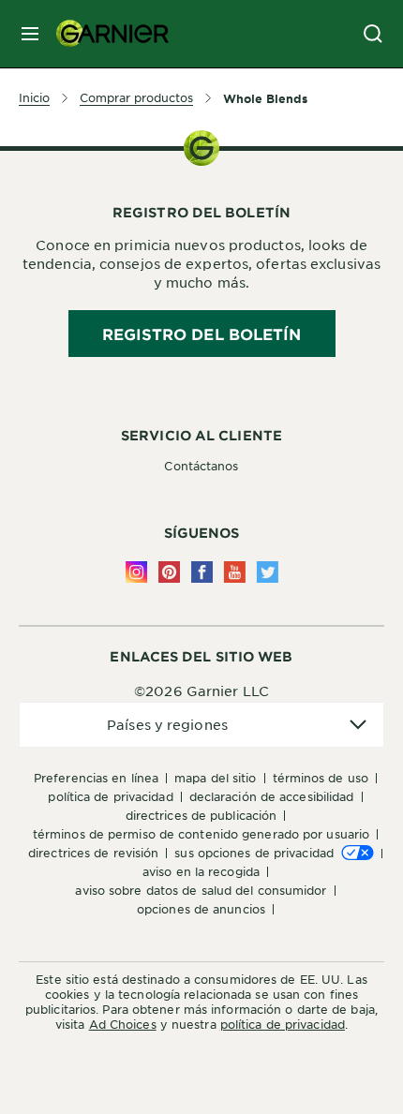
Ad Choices (123, 1024)
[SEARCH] (373, 33)
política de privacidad (282, 1024)
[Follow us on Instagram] (136, 572)
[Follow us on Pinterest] (169, 572)
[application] (201, 725)
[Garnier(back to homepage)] (105, 34)
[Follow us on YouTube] (234, 572)
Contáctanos (201, 465)
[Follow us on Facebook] (202, 572)
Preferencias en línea (96, 777)
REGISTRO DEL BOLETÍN (202, 333)
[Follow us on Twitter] (267, 572)
